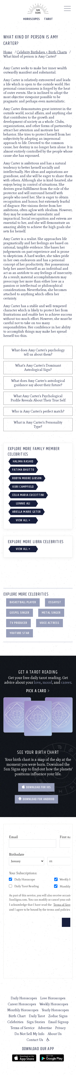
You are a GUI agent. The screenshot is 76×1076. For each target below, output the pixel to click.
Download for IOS (38, 787)
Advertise (45, 1028)
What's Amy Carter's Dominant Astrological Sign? (38, 367)
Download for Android (38, 799)
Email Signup (58, 1022)
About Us (55, 1034)
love (37, 682)
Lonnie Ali (23, 503)
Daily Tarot (37, 1016)
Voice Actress (49, 623)
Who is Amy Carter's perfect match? (38, 411)
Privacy (60, 1028)
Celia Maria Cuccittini (28, 495)
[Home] (38, 8)
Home (7, 52)
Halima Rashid (23, 461)
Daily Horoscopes (24, 998)
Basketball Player (23, 602)
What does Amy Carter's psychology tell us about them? (38, 352)
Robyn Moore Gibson (27, 478)
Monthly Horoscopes (22, 1010)
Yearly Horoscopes (55, 1010)
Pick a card (36, 691)
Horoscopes (31, 19)
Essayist (55, 602)
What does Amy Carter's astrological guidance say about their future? (38, 383)
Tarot (48, 19)
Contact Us (35, 1040)
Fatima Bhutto (23, 469)
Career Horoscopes (22, 1004)
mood (47, 682)
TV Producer (18, 623)
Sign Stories (36, 1022)
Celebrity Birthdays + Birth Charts (42, 52)
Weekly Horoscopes (53, 1004)
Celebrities (15, 1022)
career (66, 682)
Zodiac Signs (58, 1016)
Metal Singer (51, 612)
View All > (23, 520)
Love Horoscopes (52, 998)
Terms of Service (23, 1028)
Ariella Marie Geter (26, 511)
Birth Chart (17, 1016)
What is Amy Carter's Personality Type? (38, 424)
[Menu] (67, 9)
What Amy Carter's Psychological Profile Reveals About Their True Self (38, 398)
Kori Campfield (23, 486)
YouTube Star (19, 633)
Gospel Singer (19, 612)
